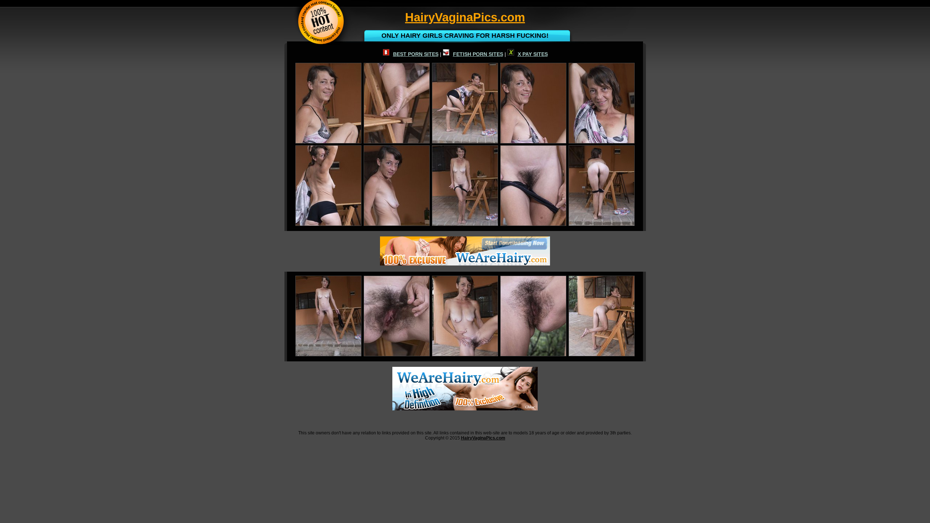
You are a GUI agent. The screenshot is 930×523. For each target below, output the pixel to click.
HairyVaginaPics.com (483, 438)
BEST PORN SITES (415, 54)
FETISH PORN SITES (478, 54)
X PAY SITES (533, 54)
